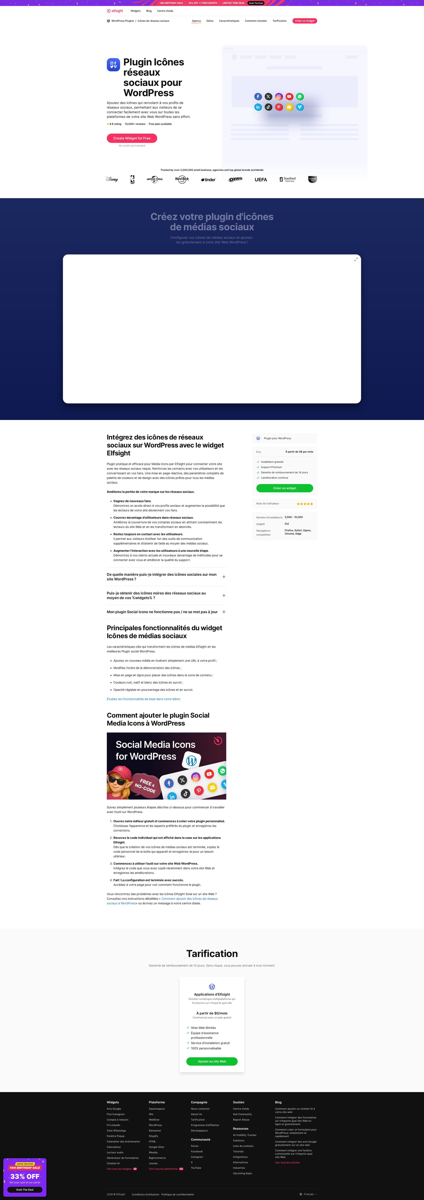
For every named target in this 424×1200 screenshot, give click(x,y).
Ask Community (242, 1114)
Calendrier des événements (123, 1141)
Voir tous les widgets (121, 1168)
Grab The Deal (24, 1189)
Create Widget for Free (132, 138)
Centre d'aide (165, 10)
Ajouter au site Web (212, 1061)
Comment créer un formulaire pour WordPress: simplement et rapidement (296, 1133)
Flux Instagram (116, 1114)
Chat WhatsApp (116, 1130)
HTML (152, 1141)
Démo (210, 20)
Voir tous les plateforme (166, 1168)
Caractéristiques (229, 20)
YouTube (196, 1167)
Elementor (155, 1130)
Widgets (136, 10)
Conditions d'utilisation (145, 1194)
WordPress (155, 1125)
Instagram (197, 1156)
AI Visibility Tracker (245, 1135)
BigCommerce (157, 1157)
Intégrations (240, 1156)
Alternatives (240, 1162)
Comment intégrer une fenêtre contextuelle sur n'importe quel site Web (293, 1154)
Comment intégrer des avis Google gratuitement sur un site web (296, 1143)
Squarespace (157, 1108)
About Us (196, 1114)
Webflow (154, 1119)
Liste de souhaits (243, 1146)
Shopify (153, 1136)
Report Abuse (241, 1119)
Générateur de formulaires (123, 1157)
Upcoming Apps (242, 1173)
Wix (151, 1114)
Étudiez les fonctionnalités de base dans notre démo (143, 699)
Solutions (238, 1140)
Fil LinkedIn (113, 1125)
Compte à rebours (117, 1119)
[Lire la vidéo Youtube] (166, 766)
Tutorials (238, 1151)
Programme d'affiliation (205, 1125)
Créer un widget (305, 20)
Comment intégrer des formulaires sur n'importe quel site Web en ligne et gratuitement (295, 1121)
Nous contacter (200, 1108)
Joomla (153, 1163)
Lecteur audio (115, 1152)
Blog (149, 10)
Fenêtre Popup (115, 1136)
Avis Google (114, 1108)
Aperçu (196, 20)
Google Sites (156, 1147)
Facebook (197, 1151)
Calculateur (114, 1147)
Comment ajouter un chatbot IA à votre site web (295, 1110)
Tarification (280, 20)
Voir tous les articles (287, 1162)
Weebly (153, 1152)
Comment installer (256, 20)
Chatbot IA (113, 1163)
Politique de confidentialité (177, 1194)
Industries (239, 1167)
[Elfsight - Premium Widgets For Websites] (115, 11)
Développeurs (199, 1130)
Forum (194, 1146)
